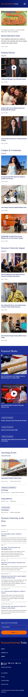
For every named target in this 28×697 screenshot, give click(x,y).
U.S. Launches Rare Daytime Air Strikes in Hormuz (13, 592)
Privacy (3, 676)
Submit (13, 632)
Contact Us (4, 652)
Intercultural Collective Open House (11, 478)
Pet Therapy (4, 490)
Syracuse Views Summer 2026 (9, 430)
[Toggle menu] (25, 4)
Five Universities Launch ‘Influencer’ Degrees (11, 534)
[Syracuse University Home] (9, 4)
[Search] (20, 3)
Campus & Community (9, 12)
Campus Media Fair (6, 498)
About (3, 649)
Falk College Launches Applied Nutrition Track (13, 207)
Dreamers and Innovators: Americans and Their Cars (13, 563)
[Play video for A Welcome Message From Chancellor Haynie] (14, 67)
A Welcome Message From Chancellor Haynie (13, 79)
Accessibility (4, 673)
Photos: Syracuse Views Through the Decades (14, 420)
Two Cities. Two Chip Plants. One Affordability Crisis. (10, 548)
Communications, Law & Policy (10, 386)
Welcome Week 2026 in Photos (10, 36)
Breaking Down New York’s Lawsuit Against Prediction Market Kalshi (13, 577)
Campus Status (5, 680)
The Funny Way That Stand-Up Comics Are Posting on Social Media (13, 607)
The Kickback (5, 510)
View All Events (6, 456)
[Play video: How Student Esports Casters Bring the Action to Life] (14, 393)
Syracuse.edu (4, 684)
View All (3, 56)
